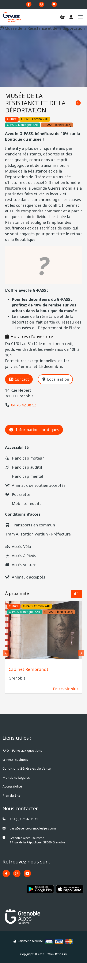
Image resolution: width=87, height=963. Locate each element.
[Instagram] (41, 4)
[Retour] (78, 103)
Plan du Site (12, 795)
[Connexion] (71, 17)
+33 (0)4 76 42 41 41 (24, 819)
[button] (6, 653)
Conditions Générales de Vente (27, 768)
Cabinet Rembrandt (28, 669)
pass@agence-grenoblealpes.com (33, 828)
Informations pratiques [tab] (37, 429)
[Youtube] (54, 4)
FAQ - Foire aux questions (22, 750)
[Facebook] (28, 4)
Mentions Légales (16, 777)
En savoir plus (65, 688)
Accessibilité (12, 786)
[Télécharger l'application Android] (40, 891)
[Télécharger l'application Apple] (69, 891)
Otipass (61, 954)
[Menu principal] (80, 17)
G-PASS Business (15, 759)
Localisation (58, 379)
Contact (22, 379)
